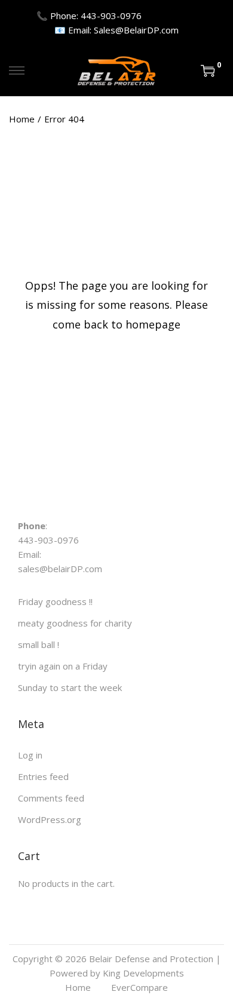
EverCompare (139, 987)
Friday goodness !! (55, 601)
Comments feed (51, 798)
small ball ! (38, 644)
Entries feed (43, 776)
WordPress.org (49, 819)
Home (22, 119)
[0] (208, 70)
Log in (30, 755)
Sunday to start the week (70, 687)
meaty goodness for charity (75, 623)
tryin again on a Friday (63, 666)
